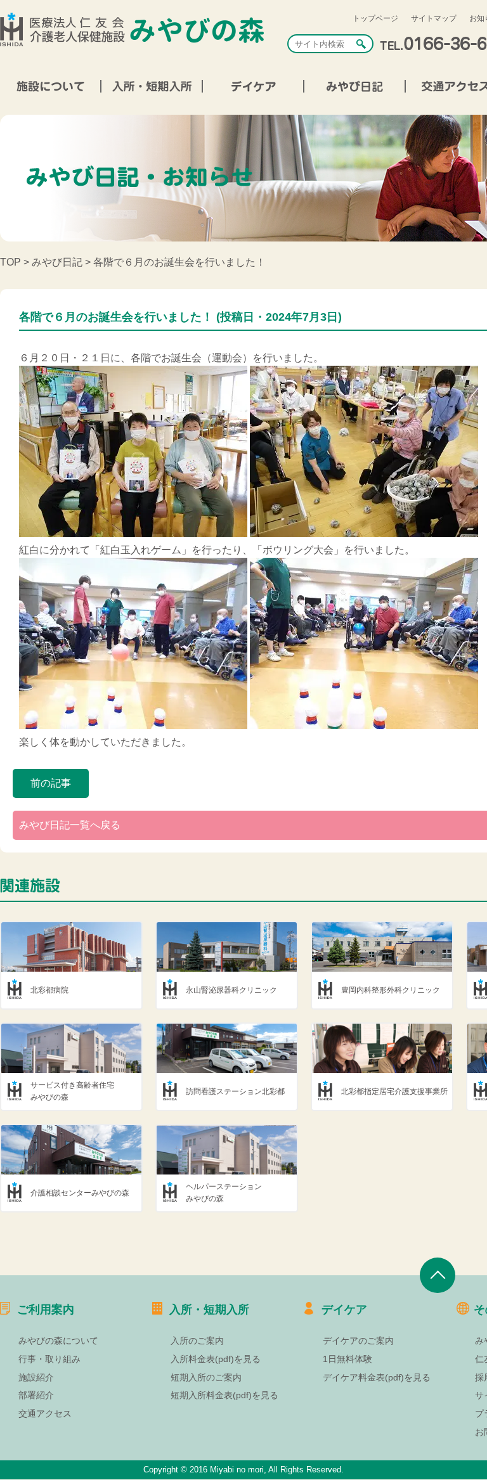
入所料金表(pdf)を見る (216, 1359)
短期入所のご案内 (206, 1377)
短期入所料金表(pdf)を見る (224, 1395)
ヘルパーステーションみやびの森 (224, 1192)
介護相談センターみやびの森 (79, 1192)
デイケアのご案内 (358, 1340)
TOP (10, 262)
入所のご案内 (197, 1340)
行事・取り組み (49, 1359)
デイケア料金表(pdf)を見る (377, 1377)
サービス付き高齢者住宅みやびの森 (72, 1091)
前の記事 (50, 783)
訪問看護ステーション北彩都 (235, 1091)
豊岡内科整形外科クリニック (390, 990)
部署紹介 (36, 1395)
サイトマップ (434, 18)
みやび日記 (57, 262)
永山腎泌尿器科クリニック (231, 990)
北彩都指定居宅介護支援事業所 (394, 1091)
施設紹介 (36, 1377)
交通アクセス (45, 1413)
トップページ (375, 18)
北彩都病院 (49, 990)
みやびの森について (58, 1340)
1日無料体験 (347, 1359)
